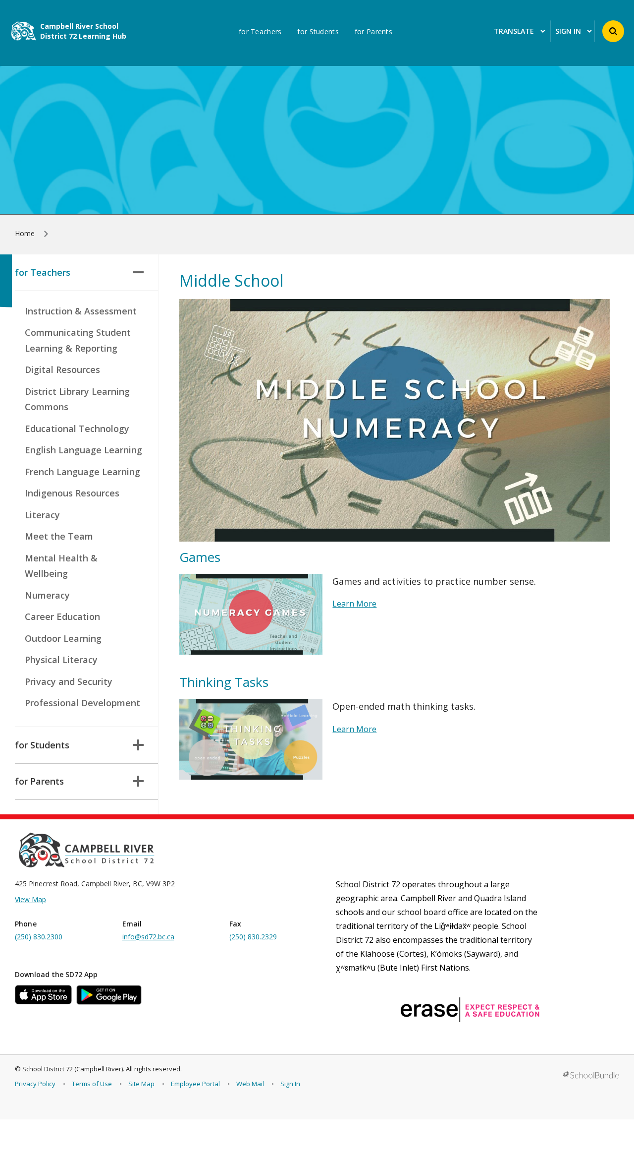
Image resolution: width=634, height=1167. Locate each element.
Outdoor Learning (63, 638)
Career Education (62, 616)
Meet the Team (59, 536)
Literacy (42, 515)
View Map (30, 899)
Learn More (354, 603)
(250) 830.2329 (253, 936)
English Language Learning (83, 450)
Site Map (141, 1083)
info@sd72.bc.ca (148, 936)
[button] (613, 31)
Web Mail (250, 1083)
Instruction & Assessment (81, 311)
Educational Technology (77, 428)
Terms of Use (92, 1083)
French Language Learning (82, 472)
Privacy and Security (68, 681)
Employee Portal (195, 1083)
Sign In (290, 1083)
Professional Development (82, 703)
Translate (514, 31)
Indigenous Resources (72, 493)
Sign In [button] (568, 31)
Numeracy (47, 595)
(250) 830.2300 (38, 936)
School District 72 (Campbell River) (72, 1068)
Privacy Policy (35, 1083)
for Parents (373, 31)
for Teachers (260, 31)
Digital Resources (62, 369)
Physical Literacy (61, 660)
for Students (317, 31)
